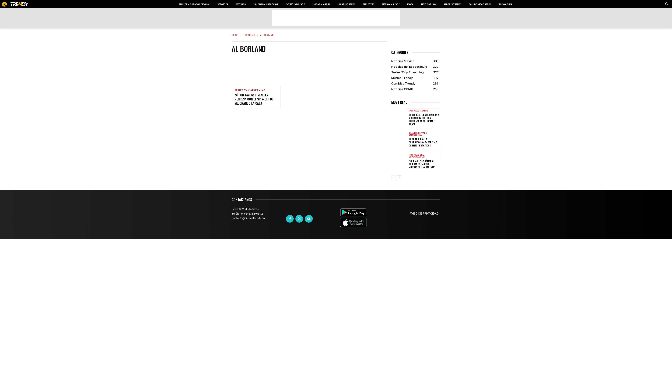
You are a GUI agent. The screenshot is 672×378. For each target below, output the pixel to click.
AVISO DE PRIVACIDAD (424, 213)
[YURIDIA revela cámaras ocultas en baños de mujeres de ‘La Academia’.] (398, 161)
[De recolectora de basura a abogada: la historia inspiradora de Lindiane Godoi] (398, 117)
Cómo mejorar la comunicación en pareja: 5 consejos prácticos (423, 142)
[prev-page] (393, 177)
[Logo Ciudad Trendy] (15, 4)
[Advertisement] (336, 18)
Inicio (235, 35)
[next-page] (399, 177)
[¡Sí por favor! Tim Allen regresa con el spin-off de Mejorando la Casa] (256, 71)
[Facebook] (290, 219)
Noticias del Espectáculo (417, 156)
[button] (666, 4)
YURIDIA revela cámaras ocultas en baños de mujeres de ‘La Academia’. (422, 164)
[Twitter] (299, 219)
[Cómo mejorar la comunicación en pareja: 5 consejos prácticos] (398, 139)
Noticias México (418, 111)
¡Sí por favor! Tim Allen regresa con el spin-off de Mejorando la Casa (253, 99)
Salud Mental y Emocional (418, 134)
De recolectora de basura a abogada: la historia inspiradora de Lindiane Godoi (424, 119)
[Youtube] (309, 219)
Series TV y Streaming (249, 90)
